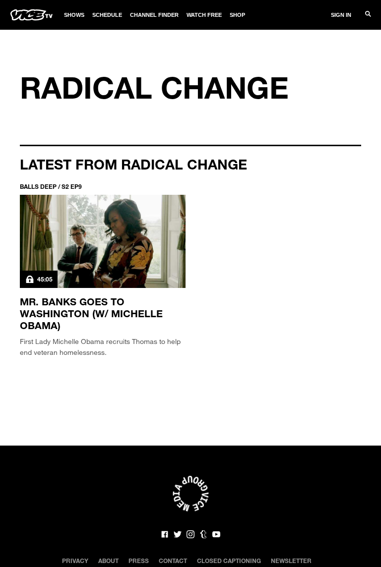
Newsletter (291, 561)
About (108, 561)
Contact (173, 561)
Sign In (341, 15)
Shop (237, 15)
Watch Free (204, 15)
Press (138, 561)
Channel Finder (154, 15)
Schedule (107, 15)
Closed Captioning (229, 561)
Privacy (75, 561)
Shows (74, 15)
